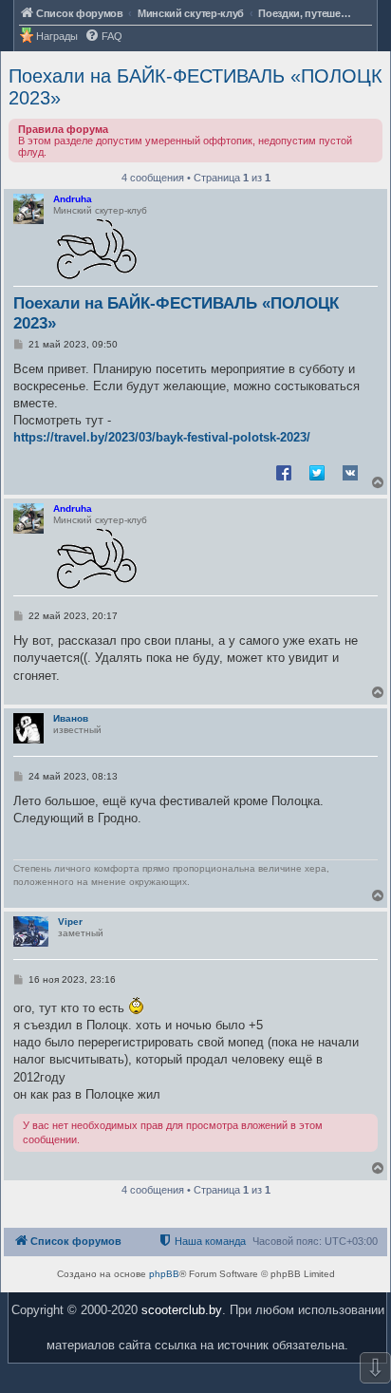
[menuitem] (103, 36)
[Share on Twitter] (317, 471)
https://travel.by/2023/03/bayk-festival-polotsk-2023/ (161, 437)
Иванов (70, 718)
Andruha (72, 199)
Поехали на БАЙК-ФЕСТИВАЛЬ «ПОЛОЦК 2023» (195, 87)
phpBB (164, 1274)
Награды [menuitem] (57, 36)
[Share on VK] (350, 471)
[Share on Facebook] (284, 471)
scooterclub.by (181, 1310)
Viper (70, 921)
